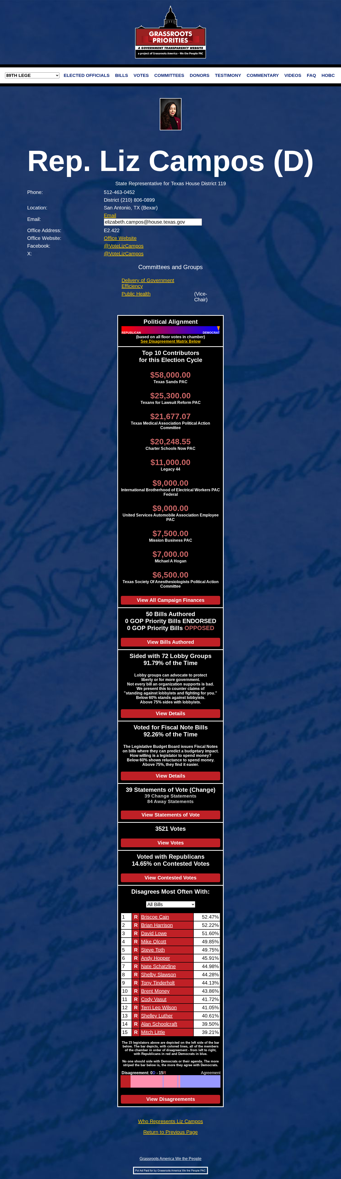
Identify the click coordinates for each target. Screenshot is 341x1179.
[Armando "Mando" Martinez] (202, 1081)
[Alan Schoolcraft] (129, 1081)
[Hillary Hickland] (138, 1081)
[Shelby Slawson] (125, 1081)
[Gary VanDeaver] (173, 1081)
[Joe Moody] (205, 1081)
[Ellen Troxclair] (139, 1081)
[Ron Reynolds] (181, 1081)
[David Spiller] (145, 1081)
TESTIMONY (228, 75)
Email (110, 215)
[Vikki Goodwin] (183, 1081)
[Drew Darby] (173, 1081)
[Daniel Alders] (135, 1081)
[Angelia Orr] (156, 1081)
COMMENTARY (263, 75)
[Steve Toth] (123, 1081)
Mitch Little (153, 1032)
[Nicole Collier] (184, 1081)
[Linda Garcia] (200, 1081)
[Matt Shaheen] (143, 1081)
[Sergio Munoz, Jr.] (186, 1081)
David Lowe (154, 933)
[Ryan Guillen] (179, 1081)
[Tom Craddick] (167, 1081)
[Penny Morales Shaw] (190, 1081)
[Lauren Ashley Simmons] (206, 1081)
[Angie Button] (176, 1081)
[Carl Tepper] (155, 1081)
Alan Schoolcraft (159, 1024)
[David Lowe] (122, 1081)
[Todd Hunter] (172, 1081)
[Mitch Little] (130, 1081)
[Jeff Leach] (160, 1081)
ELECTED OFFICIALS (87, 75)
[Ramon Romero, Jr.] (193, 1081)
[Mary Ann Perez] (217, 1081)
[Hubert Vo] (218, 1081)
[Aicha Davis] (218, 1081)
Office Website (120, 238)
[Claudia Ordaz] (207, 1081)
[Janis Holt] (134, 1081)
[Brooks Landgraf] (168, 1081)
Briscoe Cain (155, 917)
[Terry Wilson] (151, 1081)
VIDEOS (292, 75)
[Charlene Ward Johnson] (214, 1081)
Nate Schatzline (158, 966)
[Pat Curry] (171, 1081)
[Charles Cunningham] (153, 1081)
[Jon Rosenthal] (191, 1081)
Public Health (136, 294)
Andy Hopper (155, 958)
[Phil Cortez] (212, 1081)
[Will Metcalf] (146, 1081)
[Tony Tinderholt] (126, 1081)
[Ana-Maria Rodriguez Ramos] (177, 1081)
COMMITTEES (169, 75)
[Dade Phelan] (174, 1081)
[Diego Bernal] (215, 1081)
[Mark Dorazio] (148, 1081)
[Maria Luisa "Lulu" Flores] (187, 1081)
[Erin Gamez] (203, 1081)
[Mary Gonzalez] (194, 1081)
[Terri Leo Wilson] (128, 1081)
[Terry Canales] (163, 1081)
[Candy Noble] (152, 1081)
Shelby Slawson (158, 974)
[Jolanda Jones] (189, 1081)
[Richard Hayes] (141, 1081)
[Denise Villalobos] (169, 1081)
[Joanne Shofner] (137, 1081)
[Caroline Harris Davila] (140, 1081)
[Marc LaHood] (150, 1081)
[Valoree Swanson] (132, 1081)
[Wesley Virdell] (136, 1081)
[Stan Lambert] (175, 1081)
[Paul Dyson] (166, 1081)
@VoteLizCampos (124, 246)
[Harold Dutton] (197, 1081)
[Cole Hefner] (149, 1081)
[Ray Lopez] (211, 1081)
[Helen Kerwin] (142, 1081)
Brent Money (155, 991)
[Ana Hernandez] (216, 1081)
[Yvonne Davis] (209, 1081)
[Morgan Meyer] (175, 1081)
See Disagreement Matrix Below (170, 341)
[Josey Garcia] (219, 1081)
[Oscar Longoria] (214, 1081)
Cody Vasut (154, 999)
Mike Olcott (153, 941)
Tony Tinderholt (158, 983)
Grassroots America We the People (170, 1159)
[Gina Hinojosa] (185, 1081)
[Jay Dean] (165, 1081)
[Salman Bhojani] (212, 1081)
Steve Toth (153, 950)
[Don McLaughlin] (157, 1081)
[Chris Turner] (196, 1081)
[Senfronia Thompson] (195, 1081)
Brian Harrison (157, 925)
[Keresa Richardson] (133, 1081)
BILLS (121, 75)
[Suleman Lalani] (216, 1081)
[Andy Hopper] (124, 1081)
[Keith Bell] (171, 1081)
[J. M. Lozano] (144, 1081)
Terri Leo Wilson (159, 1007)
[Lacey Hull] (143, 1081)
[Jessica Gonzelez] (182, 1081)
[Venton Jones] (213, 1081)
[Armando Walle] (201, 1081)
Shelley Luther (157, 1015)
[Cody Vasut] (127, 1081)
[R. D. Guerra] (204, 1081)
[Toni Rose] (188, 1081)
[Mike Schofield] (145, 1081)
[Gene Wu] (192, 1081)
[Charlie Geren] (178, 1081)
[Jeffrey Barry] (158, 1081)
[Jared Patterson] (141, 1081)
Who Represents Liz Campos (170, 1121)
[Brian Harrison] (121, 1081)
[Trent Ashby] (154, 1081)
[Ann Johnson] (198, 1081)
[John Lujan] (177, 1081)
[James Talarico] (208, 1081)
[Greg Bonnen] (159, 1081)
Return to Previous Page (170, 1132)
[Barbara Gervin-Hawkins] (210, 1081)
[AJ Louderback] (147, 1081)
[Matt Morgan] (131, 1081)
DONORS (199, 75)
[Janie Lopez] (170, 1081)
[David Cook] (137, 1081)
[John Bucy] (199, 1081)
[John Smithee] (161, 1081)
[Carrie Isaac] (139, 1081)
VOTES (141, 75)
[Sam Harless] (164, 1081)
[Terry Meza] (180, 1081)
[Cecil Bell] (162, 1081)
